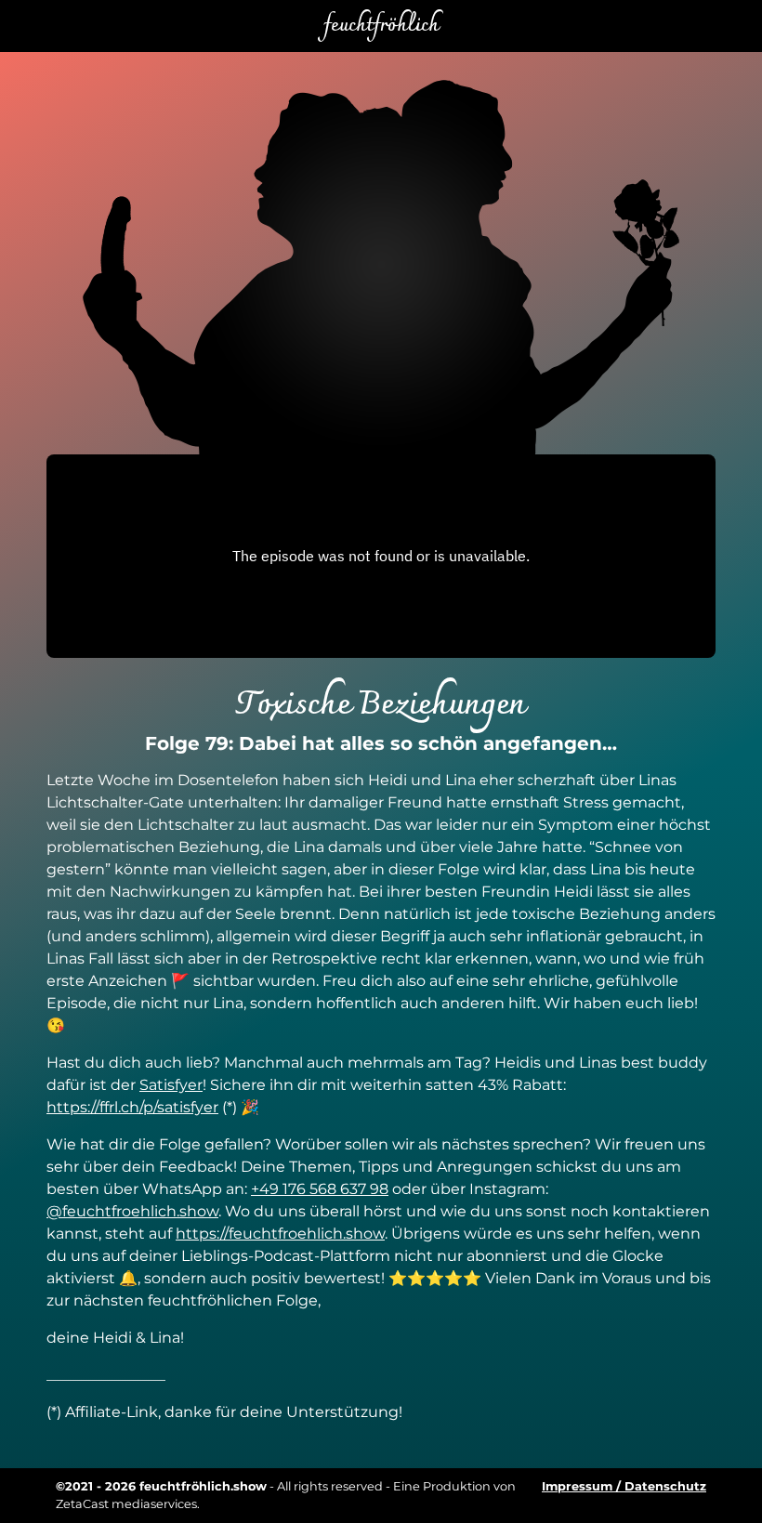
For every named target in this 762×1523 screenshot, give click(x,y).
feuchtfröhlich (381, 26)
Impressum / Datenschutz (624, 1486)
